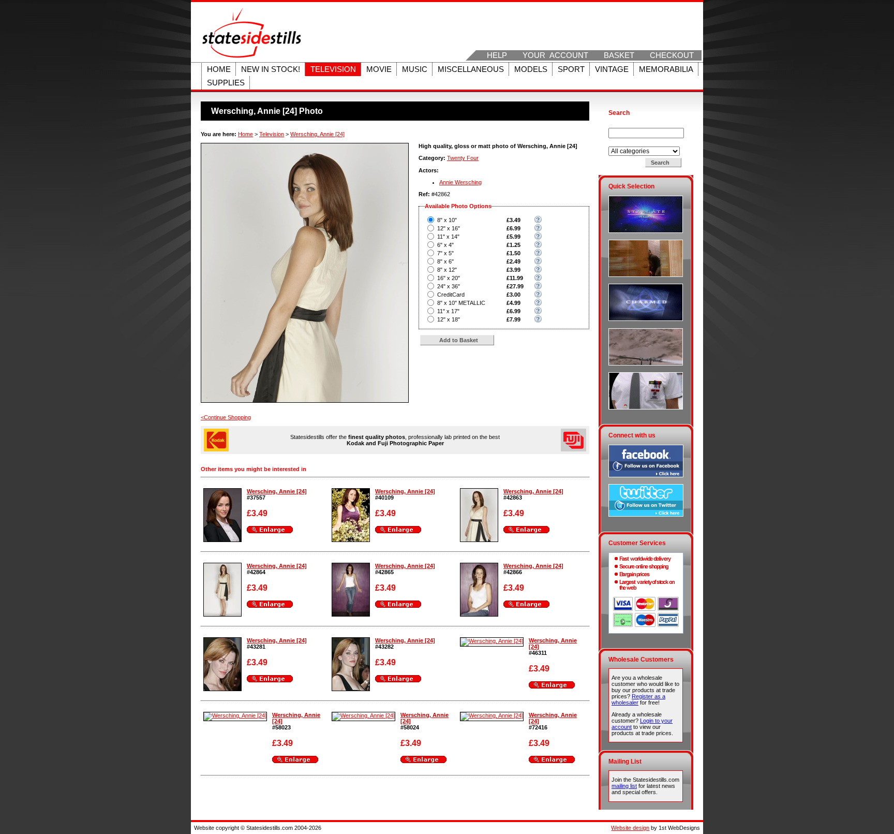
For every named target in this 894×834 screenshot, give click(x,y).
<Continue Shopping (226, 417)
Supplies (226, 83)
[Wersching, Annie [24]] (222, 540)
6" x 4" (445, 245)
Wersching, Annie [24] (317, 134)
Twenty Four (463, 158)
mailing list (624, 786)
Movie (379, 69)
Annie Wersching (460, 182)
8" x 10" (447, 220)
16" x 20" (448, 278)
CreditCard (451, 294)
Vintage (612, 69)
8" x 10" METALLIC (461, 303)
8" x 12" (447, 270)
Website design (630, 828)
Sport (571, 69)
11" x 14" (448, 236)
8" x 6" (445, 261)
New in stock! (270, 69)
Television (333, 69)
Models (530, 69)
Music (414, 69)
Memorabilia (666, 69)
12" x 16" (448, 228)
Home (219, 69)
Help (497, 55)
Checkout (672, 55)
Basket (619, 55)
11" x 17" (448, 311)
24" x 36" (448, 286)
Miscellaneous (471, 69)
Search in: (622, 143)
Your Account (555, 55)
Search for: (623, 125)
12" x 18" (448, 319)
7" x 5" (445, 253)
